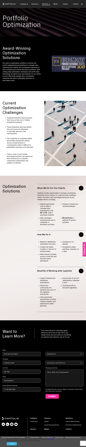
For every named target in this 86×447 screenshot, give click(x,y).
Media (55, 4)
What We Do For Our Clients (51, 188)
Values (46, 421)
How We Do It (43, 234)
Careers (65, 4)
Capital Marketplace (73, 421)
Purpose (34, 4)
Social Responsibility (51, 425)
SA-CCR (43, 213)
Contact (75, 4)
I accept (11, 443)
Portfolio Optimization (74, 425)
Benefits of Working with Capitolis (54, 271)
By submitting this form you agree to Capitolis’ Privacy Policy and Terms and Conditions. (64, 390)
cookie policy (50, 439)
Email (4, 376)
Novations (67, 218)
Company (23, 4)
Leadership (34, 421)
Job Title (5, 368)
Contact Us (84, 249)
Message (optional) (51, 368)
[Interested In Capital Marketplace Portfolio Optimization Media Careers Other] (64, 352)
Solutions (45, 4)
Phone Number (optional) (10, 385)
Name (4, 350)
